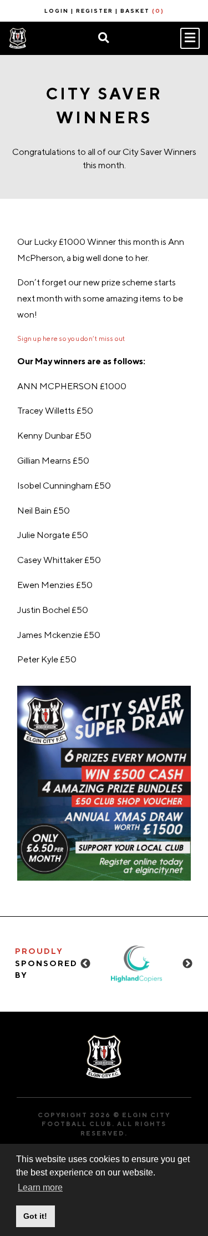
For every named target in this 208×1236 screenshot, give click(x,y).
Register (94, 10)
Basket (142, 10)
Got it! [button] (35, 1216)
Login (56, 10)
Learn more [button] (40, 1187)
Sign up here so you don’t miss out (71, 338)
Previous (85, 963)
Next (187, 963)
